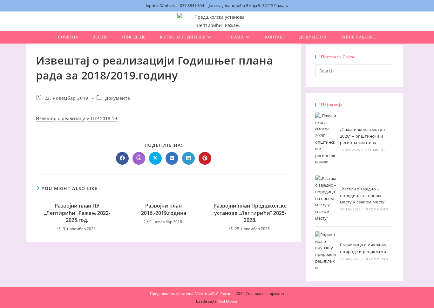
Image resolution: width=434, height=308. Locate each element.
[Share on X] (155, 158)
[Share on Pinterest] (205, 158)
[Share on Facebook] (122, 158)
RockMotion (228, 301)
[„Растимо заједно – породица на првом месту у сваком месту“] (326, 198)
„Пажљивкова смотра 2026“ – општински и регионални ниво (362, 136)
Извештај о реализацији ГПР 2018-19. (77, 118)
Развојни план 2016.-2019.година (163, 209)
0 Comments (376, 149)
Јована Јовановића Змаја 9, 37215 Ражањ (248, 5)
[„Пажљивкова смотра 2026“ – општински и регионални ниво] (326, 139)
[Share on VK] (172, 158)
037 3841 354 (192, 5)
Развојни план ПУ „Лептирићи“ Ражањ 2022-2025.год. (77, 212)
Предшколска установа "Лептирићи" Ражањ (191, 293)
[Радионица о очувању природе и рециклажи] (326, 251)
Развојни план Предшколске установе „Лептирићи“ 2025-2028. (250, 212)
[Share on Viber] (138, 158)
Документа (117, 98)
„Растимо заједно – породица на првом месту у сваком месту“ (363, 195)
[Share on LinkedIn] (188, 158)
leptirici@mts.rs (160, 5)
